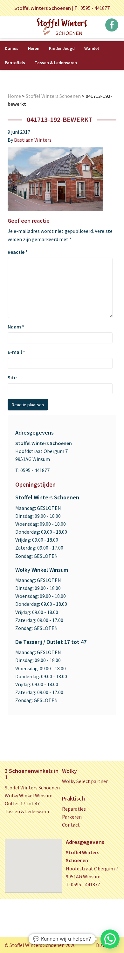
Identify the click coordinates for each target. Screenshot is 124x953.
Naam (16, 326)
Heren (33, 48)
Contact (71, 824)
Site (12, 377)
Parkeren (72, 817)
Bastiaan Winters (33, 140)
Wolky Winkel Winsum (28, 795)
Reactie (18, 252)
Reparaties (74, 809)
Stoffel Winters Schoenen (53, 96)
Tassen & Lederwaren (56, 62)
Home (14, 96)
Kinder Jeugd (62, 48)
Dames (11, 48)
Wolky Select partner (85, 781)
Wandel (91, 48)
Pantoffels (15, 62)
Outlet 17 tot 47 (22, 803)
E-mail (16, 352)
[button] (110, 939)
